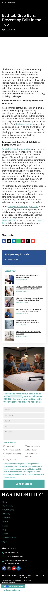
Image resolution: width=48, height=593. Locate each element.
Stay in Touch (11, 460)
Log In (4, 541)
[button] (4, 241)
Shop (4, 530)
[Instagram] (9, 568)
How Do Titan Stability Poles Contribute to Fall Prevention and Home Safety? (29, 288)
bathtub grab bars (25, 124)
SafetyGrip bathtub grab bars (17, 149)
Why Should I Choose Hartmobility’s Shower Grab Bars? (27, 276)
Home (4, 502)
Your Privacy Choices (16, 586)
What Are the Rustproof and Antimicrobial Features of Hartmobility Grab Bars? (29, 299)
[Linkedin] (18, 568)
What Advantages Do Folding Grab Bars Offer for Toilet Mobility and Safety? (29, 310)
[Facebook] (4, 568)
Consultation (11, 446)
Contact (5, 534)
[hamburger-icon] (44, 3)
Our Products (7, 506)
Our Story (6, 514)
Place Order (32, 450)
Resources (6, 518)
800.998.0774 (8, 220)
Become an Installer (13, 450)
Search (5, 521)
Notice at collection (11, 590)
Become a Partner (34, 446)
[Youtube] (14, 568)
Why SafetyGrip (8, 510)
